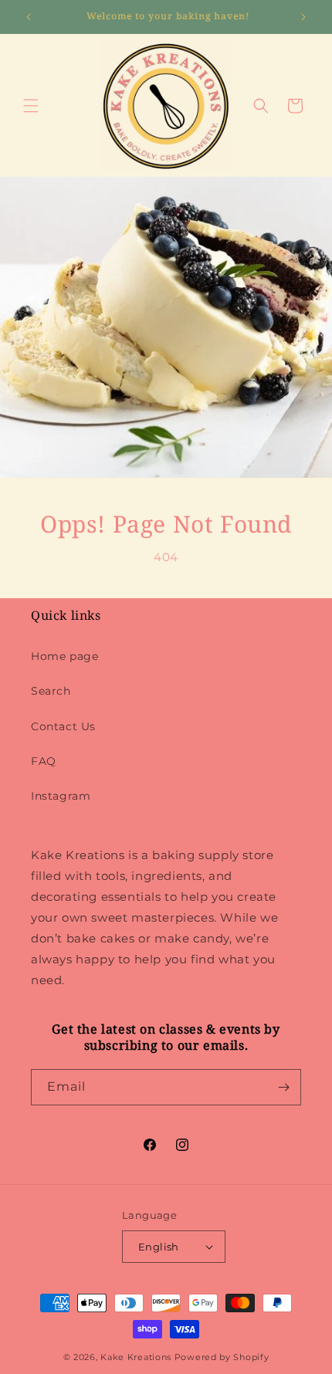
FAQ (43, 761)
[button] (31, 106)
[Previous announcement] (29, 17)
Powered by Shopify (221, 1357)
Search (51, 691)
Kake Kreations (135, 1357)
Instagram (60, 796)
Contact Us (63, 726)
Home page (64, 656)
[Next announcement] (303, 17)
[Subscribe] (283, 1087)
